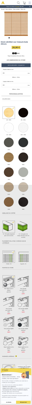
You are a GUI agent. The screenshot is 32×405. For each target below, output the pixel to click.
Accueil (2, 9)
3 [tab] (14, 38)
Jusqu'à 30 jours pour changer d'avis (14, 6)
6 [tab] (20, 38)
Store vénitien (16, 9)
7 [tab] (23, 38)
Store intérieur (9, 9)
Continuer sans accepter (24, 366)
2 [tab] (11, 38)
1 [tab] (9, 38)
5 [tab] (18, 38)
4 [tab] (16, 38)
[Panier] (24, 3)
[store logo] (3, 2)
